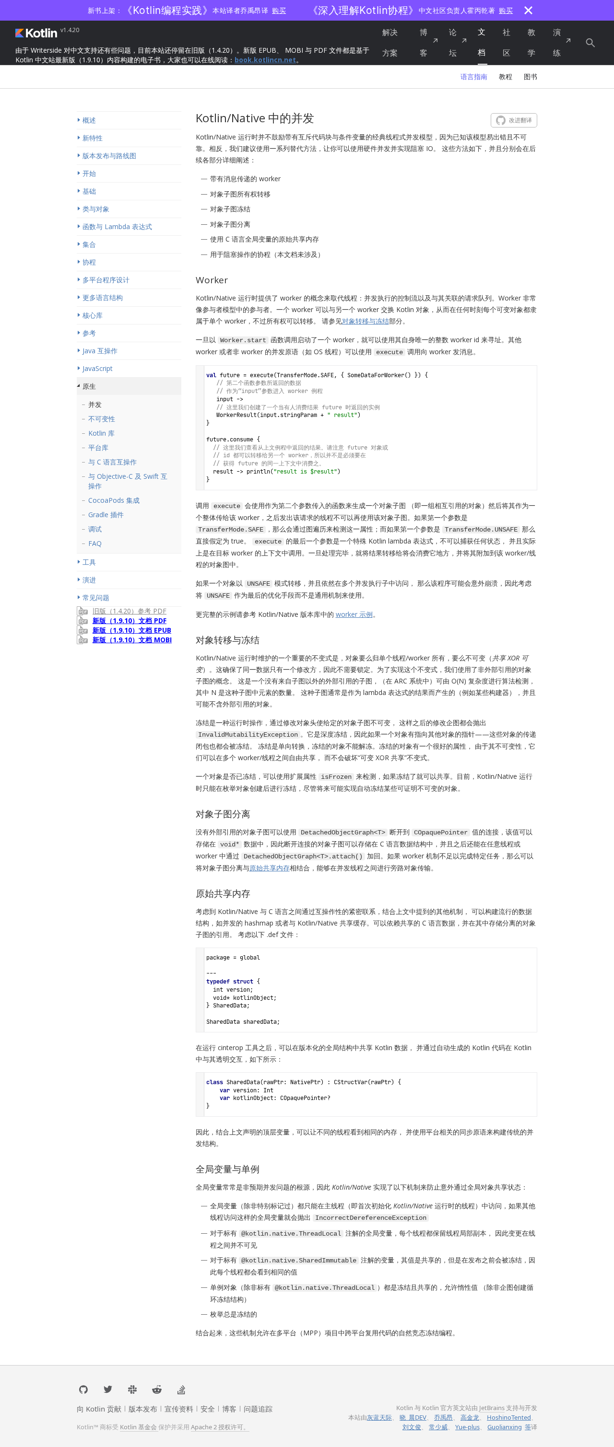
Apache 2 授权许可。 (220, 1427)
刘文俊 (411, 1427)
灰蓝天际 (379, 1417)
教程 (505, 76)
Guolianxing (504, 1427)
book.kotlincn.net (265, 59)
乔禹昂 (443, 1417)
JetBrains (492, 1407)
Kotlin (37, 32)
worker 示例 (354, 614)
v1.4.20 (69, 30)
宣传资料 (179, 1408)
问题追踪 (258, 1408)
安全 (208, 1408)
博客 (423, 42)
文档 (481, 42)
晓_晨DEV (413, 1417)
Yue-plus (467, 1427)
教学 (531, 42)
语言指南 (473, 76)
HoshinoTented (509, 1417)
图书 (530, 76)
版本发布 (143, 1408)
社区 (506, 42)
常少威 (438, 1427)
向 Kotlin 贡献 (99, 1408)
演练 (557, 42)
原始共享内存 (269, 867)
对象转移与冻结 (365, 320)
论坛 (453, 42)
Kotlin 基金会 (139, 1427)
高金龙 (469, 1417)
